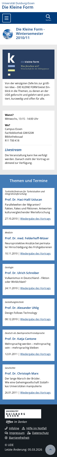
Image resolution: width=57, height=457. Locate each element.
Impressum (17, 433)
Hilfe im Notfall (36, 428)
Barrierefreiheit (19, 438)
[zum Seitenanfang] (50, 450)
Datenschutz (40, 433)
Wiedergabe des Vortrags (35, 218)
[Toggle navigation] (6, 18)
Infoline (14, 428)
